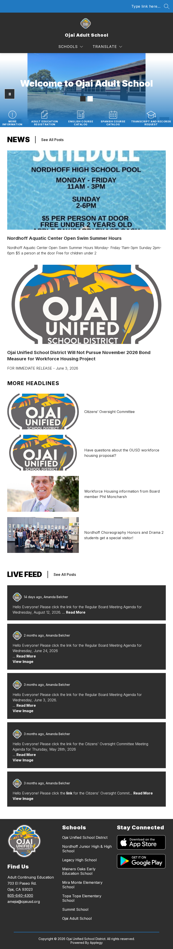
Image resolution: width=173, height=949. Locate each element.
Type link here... (146, 6)
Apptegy (96, 943)
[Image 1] (83, 98)
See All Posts (52, 139)
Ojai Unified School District (84, 837)
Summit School (75, 909)
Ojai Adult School (77, 918)
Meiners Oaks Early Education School (79, 871)
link (68, 793)
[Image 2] (90, 98)
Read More (75, 612)
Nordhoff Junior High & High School (87, 848)
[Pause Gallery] (10, 94)
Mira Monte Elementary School (82, 884)
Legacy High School (79, 860)
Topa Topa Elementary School (81, 898)
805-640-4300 (20, 895)
